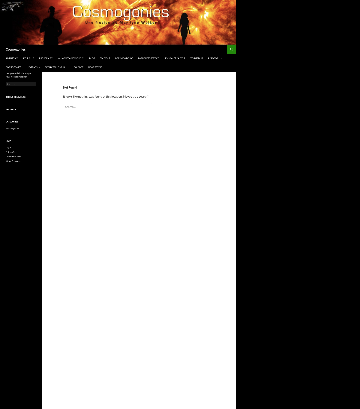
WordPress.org (13, 161)
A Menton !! (12, 58)
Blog (92, 58)
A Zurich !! (28, 58)
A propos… (213, 58)
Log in (8, 147)
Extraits (33, 67)
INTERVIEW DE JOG (124, 58)
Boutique (105, 58)
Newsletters (95, 67)
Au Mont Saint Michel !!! (71, 58)
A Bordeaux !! (46, 58)
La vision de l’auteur (174, 58)
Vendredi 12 (196, 58)
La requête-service (148, 58)
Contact (78, 67)
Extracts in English (55, 67)
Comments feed (13, 156)
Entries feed (11, 152)
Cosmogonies (16, 49)
